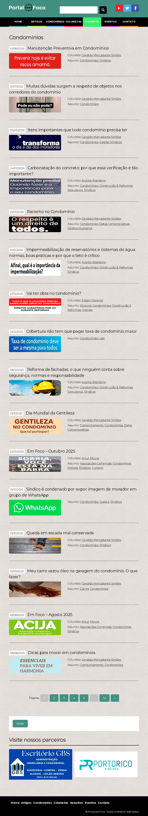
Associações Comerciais (96, 463)
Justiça (104, 502)
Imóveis (87, 310)
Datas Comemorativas (114, 224)
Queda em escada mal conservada (60, 532)
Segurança (75, 190)
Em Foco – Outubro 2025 (51, 451)
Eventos (110, 21)
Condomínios (55, 21)
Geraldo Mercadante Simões (101, 55)
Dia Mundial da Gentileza (50, 413)
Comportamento (92, 425)
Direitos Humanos (80, 228)
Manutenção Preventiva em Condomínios (68, 48)
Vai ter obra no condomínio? (54, 293)
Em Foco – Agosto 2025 (49, 614)
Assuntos (92, 21)
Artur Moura (90, 458)
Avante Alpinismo (94, 180)
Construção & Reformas (115, 186)
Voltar (20, 723)
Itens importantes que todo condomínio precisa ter (77, 129)
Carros (84, 589)
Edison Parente (92, 300)
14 (104, 698)
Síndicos (105, 60)
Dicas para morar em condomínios (61, 652)
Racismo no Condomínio (51, 211)
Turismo (97, 468)
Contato (129, 21)
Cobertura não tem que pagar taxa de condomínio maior (81, 331)
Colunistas (74, 21)
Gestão (104, 142)
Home (18, 21)
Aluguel (86, 305)
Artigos (36, 21)
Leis (102, 338)
